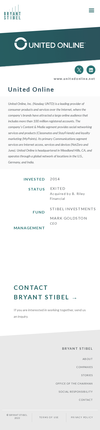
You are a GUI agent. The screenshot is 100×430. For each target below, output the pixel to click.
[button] (91, 10)
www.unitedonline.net (74, 79)
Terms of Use (49, 417)
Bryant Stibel (77, 348)
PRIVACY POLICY (82, 417)
